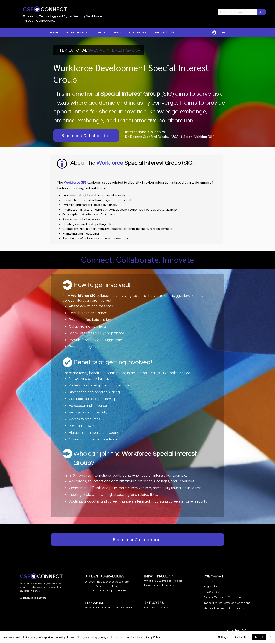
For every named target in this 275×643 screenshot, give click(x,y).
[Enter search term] (261, 12)
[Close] (270, 637)
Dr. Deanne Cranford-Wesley (147, 136)
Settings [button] (223, 637)
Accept (259, 637)
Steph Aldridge (195, 136)
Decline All (240, 637)
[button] (77, 32)
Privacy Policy (152, 637)
